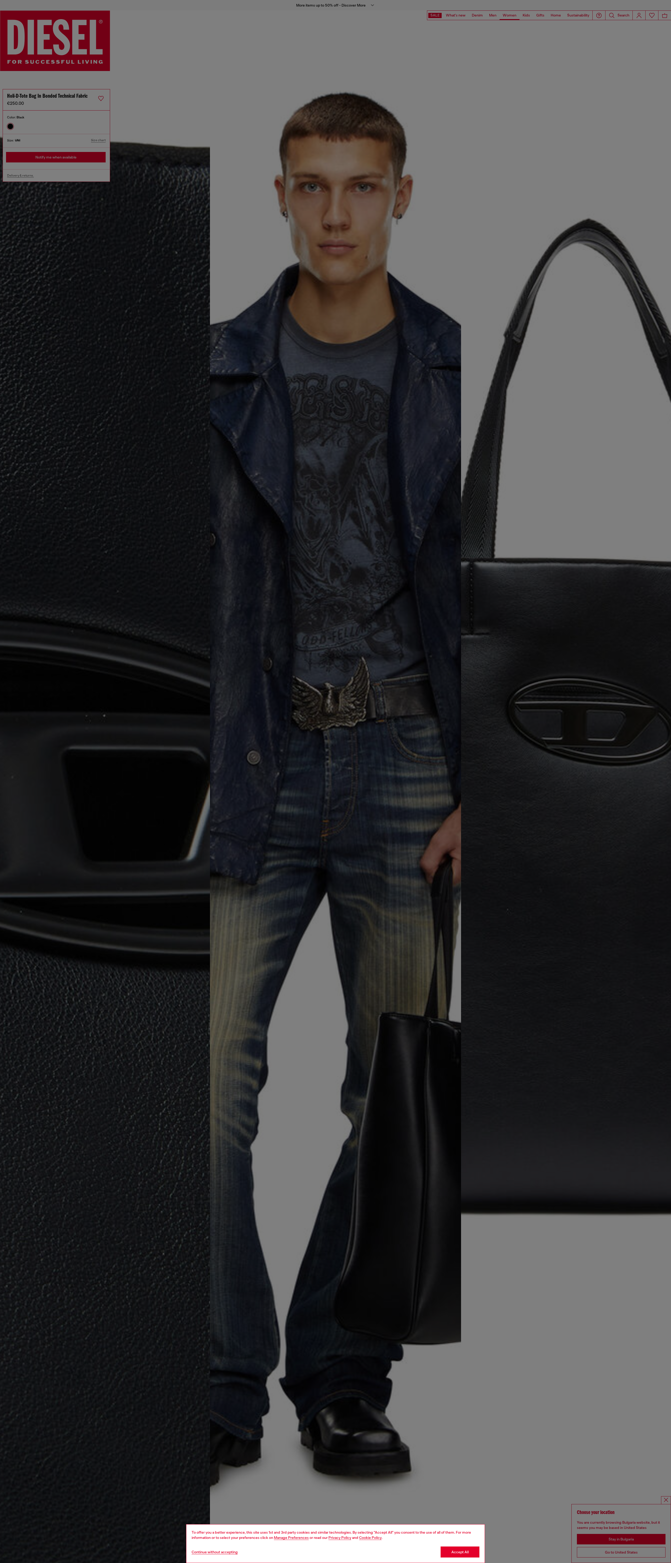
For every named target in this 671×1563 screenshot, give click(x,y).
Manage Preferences (291, 1537)
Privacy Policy (339, 1537)
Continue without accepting (215, 1552)
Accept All (460, 1552)
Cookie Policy (370, 1537)
